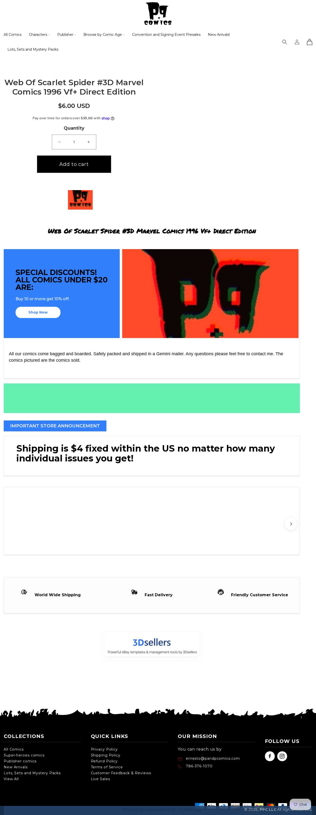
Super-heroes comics (24, 755)
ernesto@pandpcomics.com (212, 758)
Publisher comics (20, 761)
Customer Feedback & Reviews (121, 773)
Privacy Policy (104, 749)
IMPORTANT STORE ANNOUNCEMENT (55, 426)
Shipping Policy (106, 755)
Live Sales (100, 779)
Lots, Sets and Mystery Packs (32, 773)
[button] (39, 34)
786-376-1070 (199, 766)
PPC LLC (268, 809)
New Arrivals (16, 767)
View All (11, 779)
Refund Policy (104, 761)
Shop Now (38, 312)
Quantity (74, 128)
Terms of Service (107, 767)
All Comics (14, 749)
